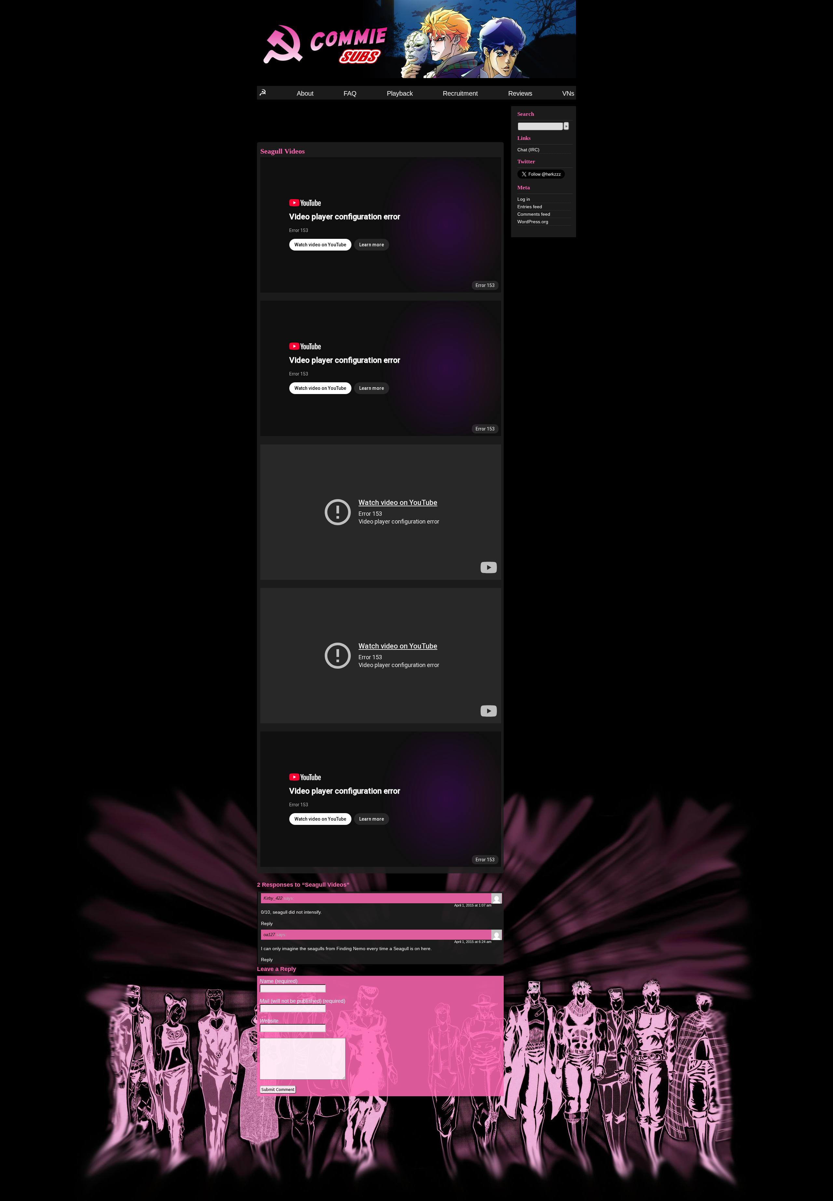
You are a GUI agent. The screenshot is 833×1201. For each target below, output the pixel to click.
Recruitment (460, 93)
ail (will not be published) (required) (302, 1001)
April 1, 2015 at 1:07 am (472, 905)
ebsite (269, 1021)
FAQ (350, 93)
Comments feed (533, 214)
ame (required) (278, 981)
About (305, 93)
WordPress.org (532, 221)
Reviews (520, 93)
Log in (523, 199)
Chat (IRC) (528, 149)
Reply (267, 923)
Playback (400, 93)
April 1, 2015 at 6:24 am (472, 942)
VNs (568, 93)
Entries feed (529, 206)
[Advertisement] (380, 120)
